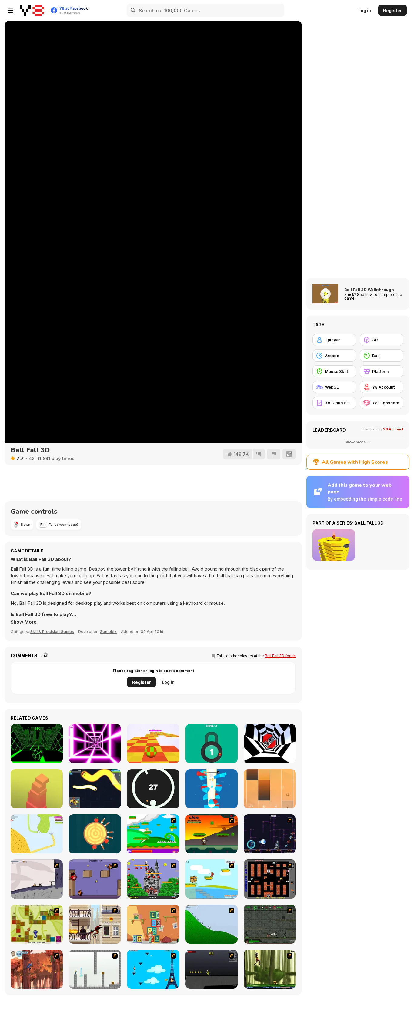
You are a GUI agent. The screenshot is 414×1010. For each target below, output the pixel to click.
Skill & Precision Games (52, 631)
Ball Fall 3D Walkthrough (369, 289)
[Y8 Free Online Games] (31, 10)
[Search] (133, 10)
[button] (24, 622)
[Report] (273, 454)
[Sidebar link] (10, 10)
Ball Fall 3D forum (280, 656)
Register (392, 10)
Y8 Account (393, 429)
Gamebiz (108, 631)
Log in (364, 10)
